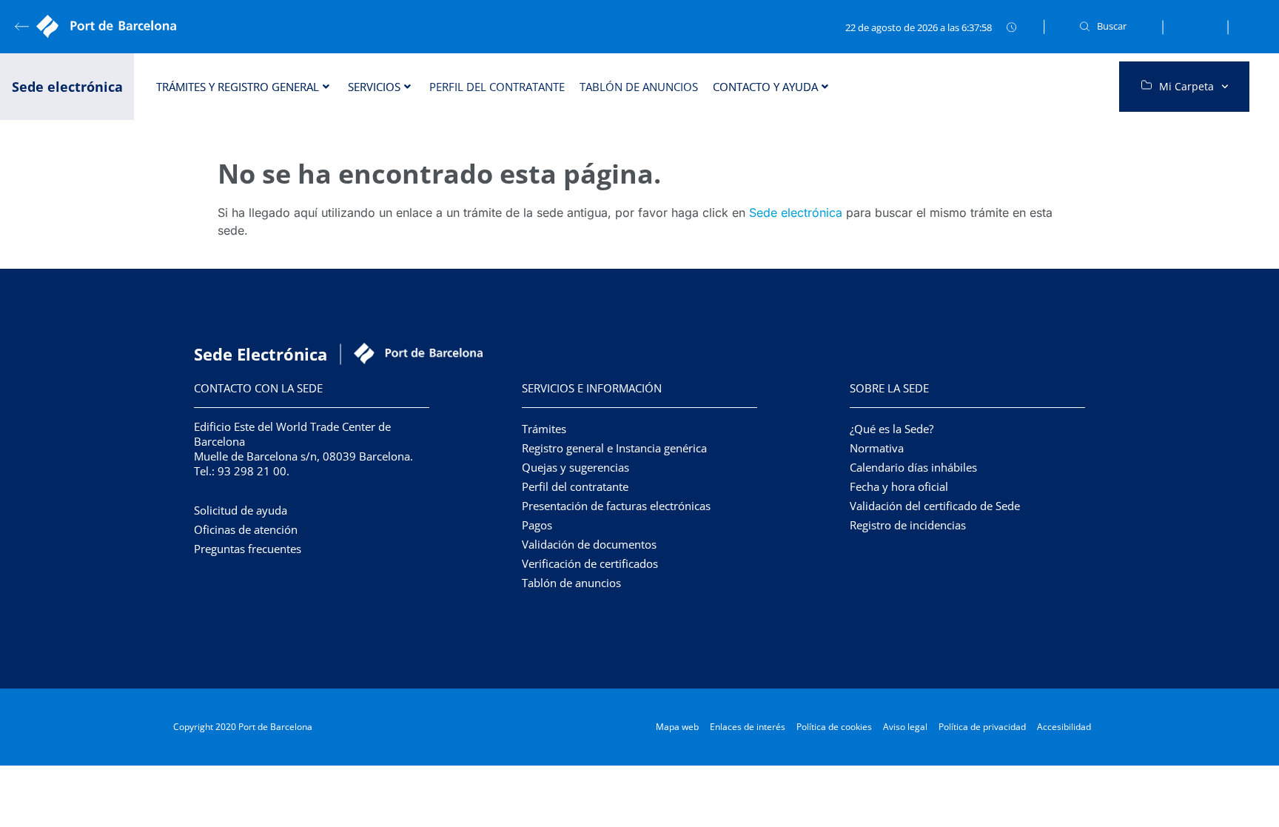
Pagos (537, 525)
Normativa (877, 448)
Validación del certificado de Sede (935, 505)
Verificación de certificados (590, 563)
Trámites (544, 428)
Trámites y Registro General (237, 86)
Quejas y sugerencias (575, 467)
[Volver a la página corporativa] (111, 26)
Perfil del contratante (497, 86)
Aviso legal (905, 726)
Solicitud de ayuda (240, 510)
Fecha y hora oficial (899, 486)
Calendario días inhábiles (913, 467)
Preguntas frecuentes (247, 548)
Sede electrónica (795, 212)
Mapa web (677, 726)
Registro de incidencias (908, 525)
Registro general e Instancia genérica (614, 448)
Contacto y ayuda (765, 86)
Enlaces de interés (747, 726)
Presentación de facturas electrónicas (616, 505)
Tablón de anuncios (639, 86)
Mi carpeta (1186, 86)
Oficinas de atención (246, 529)
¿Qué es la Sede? (891, 428)
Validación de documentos (589, 544)
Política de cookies (834, 726)
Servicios (374, 86)
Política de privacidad (982, 726)
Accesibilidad (1064, 726)
